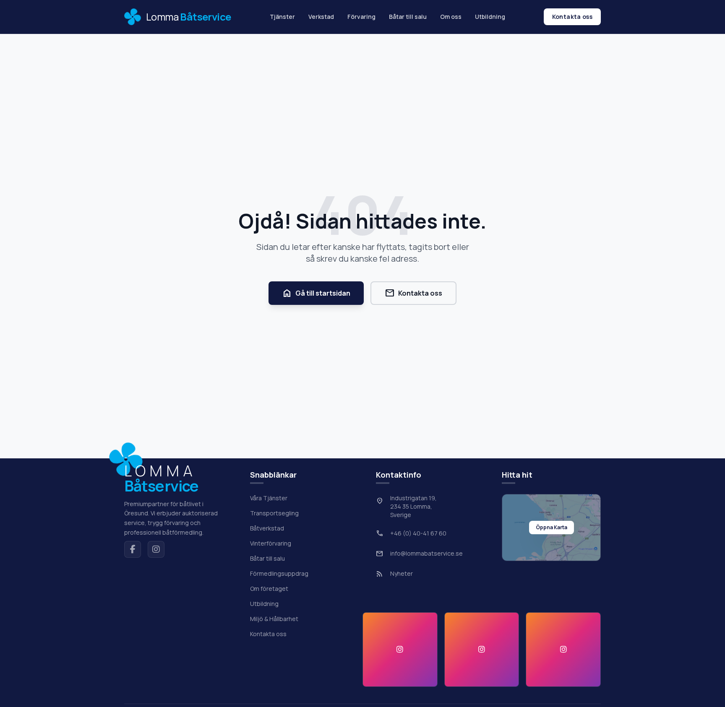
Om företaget (269, 589)
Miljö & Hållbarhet (274, 619)
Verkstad (321, 17)
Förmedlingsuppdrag (279, 573)
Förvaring (361, 17)
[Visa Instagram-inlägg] (400, 649)
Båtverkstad (267, 528)
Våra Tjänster (268, 498)
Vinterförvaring (270, 543)
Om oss (451, 17)
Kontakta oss (572, 17)
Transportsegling (274, 513)
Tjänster (282, 17)
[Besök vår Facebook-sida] (132, 549)
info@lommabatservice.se (426, 553)
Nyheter (401, 573)
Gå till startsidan (316, 293)
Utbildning (490, 17)
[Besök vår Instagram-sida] (156, 549)
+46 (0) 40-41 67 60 (418, 533)
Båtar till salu (408, 17)
